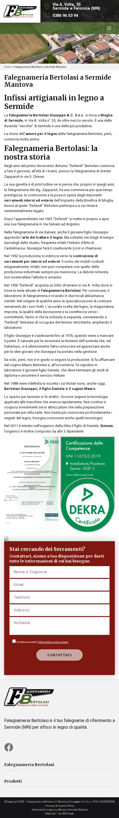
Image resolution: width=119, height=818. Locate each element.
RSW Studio (68, 813)
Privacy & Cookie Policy (60, 805)
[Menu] (109, 28)
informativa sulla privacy (53, 642)
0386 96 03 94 (65, 15)
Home (7, 66)
